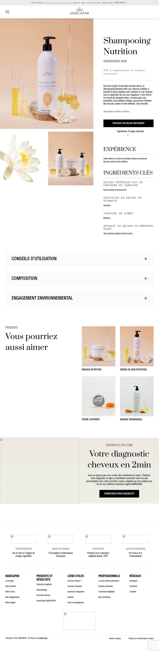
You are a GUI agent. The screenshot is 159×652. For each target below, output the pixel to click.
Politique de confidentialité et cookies (141, 639)
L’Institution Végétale (106, 592)
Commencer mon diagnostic (119, 494)
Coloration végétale (44, 585)
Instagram (133, 581)
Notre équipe (10, 603)
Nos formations (104, 597)
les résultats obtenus (58, 2)
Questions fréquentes (76, 592)
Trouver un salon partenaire (128, 123)
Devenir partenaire (105, 586)
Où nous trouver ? (74, 581)
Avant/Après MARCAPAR (46, 601)
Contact (71, 597)
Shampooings (41, 590)
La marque (9, 581)
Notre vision (10, 592)
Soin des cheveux (43, 595)
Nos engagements (12, 597)
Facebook (133, 586)
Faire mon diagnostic (76, 603)
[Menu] (7, 11)
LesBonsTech (43, 638)
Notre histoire (10, 586)
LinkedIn (132, 592)
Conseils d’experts (75, 586)
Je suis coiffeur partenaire (108, 581)
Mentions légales (115, 639)
